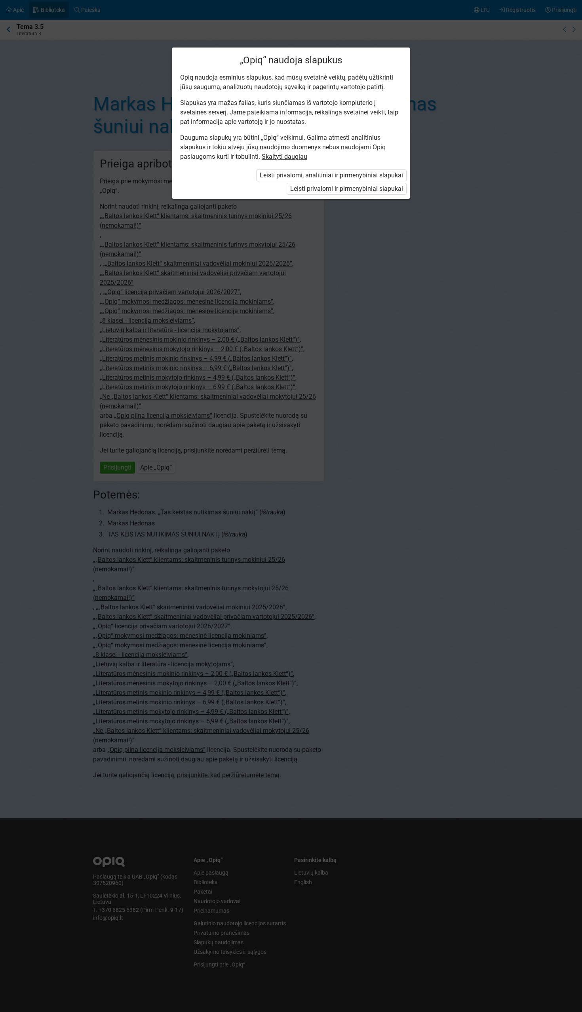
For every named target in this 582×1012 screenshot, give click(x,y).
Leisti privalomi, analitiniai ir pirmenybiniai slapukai (331, 175)
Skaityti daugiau (284, 156)
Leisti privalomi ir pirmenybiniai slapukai (346, 188)
